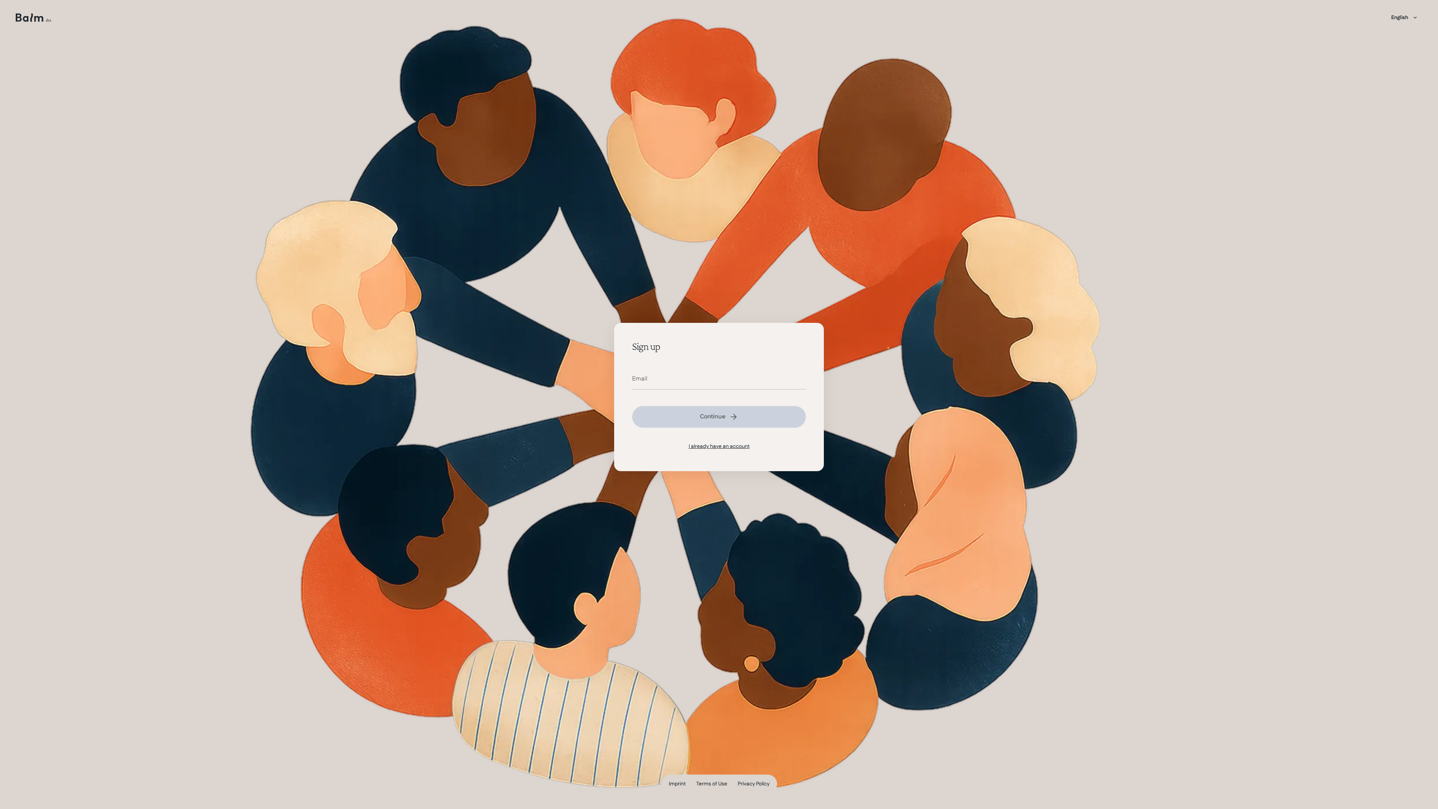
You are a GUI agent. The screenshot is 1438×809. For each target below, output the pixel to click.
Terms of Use (711, 784)
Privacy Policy (754, 784)
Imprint (677, 784)
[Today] (33, 17)
